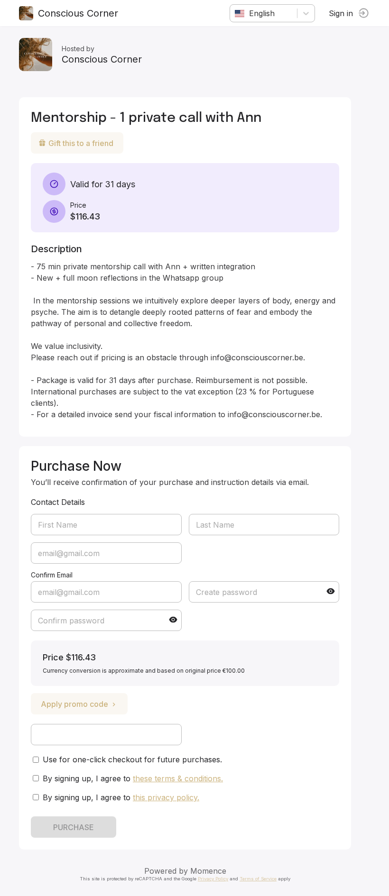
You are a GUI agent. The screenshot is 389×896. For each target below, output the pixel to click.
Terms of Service (258, 878)
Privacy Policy (213, 878)
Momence (208, 871)
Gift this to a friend (80, 143)
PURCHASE (73, 827)
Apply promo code (74, 704)
